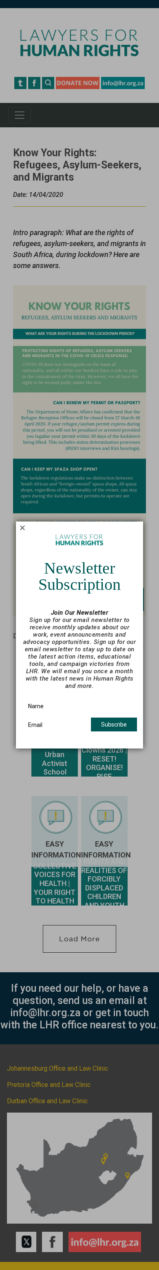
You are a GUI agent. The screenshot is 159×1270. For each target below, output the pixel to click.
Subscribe (114, 724)
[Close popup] (22, 528)
